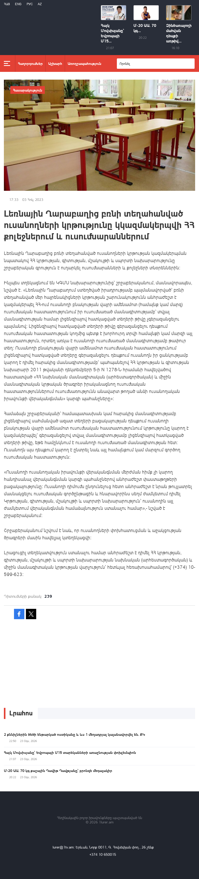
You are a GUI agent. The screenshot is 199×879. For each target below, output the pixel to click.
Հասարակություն (27, 90)
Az (40, 4)
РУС (30, 4)
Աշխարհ (55, 63)
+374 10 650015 (102, 854)
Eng (18, 4)
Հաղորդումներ (30, 63)
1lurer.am (106, 822)
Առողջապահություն (84, 63)
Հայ (7, 4)
